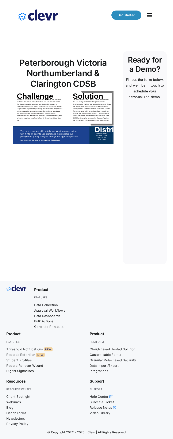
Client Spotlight (18, 397)
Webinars (13, 402)
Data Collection (46, 305)
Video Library (100, 413)
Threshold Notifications (24, 349)
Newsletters (15, 418)
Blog (9, 408)
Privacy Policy (17, 424)
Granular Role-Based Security (113, 360)
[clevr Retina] (17, 287)
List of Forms (16, 413)
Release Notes (101, 408)
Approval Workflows (49, 310)
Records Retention (20, 355)
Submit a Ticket (102, 402)
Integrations (99, 371)
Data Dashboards (47, 316)
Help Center (99, 397)
